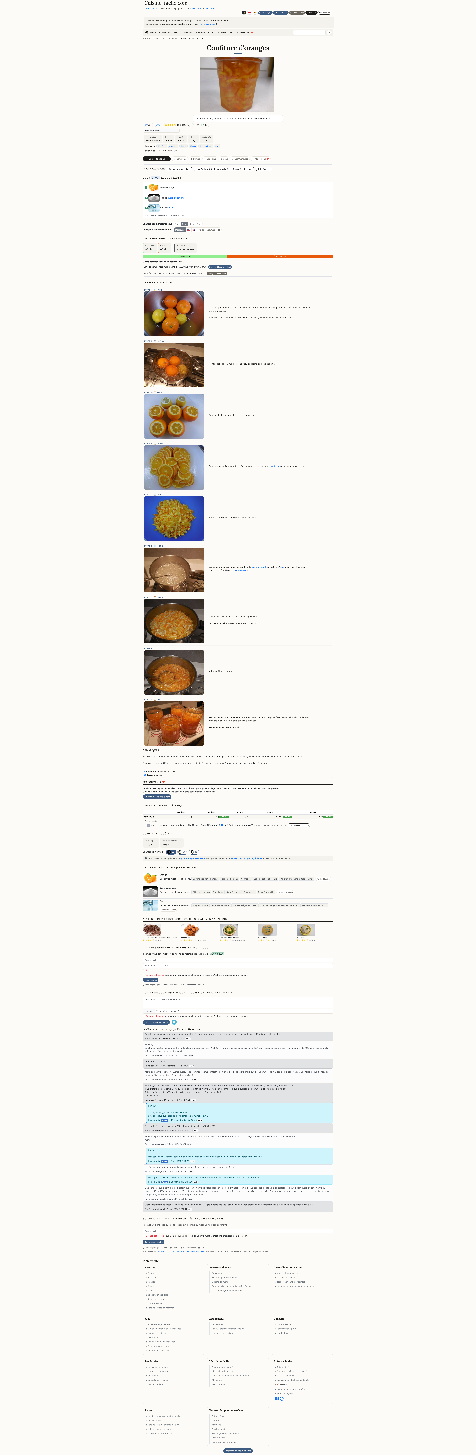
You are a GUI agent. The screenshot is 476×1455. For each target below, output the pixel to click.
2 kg (184, 224)
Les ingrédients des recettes (161, 1341)
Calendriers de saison (158, 1346)
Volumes (211, 230)
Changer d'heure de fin (217, 273)
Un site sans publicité (286, 1375)
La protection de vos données (290, 1389)
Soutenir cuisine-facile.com (157, 796)
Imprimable (220, 169)
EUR (173, 852)
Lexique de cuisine (157, 1333)
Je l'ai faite (202, 169)
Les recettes (159, 38)
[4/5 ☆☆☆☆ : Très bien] (174, 130)
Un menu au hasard (285, 1277)
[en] (194, 229)
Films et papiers (155, 1384)
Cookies (216, 1420)
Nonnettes (245, 879)
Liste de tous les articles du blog (163, 1424)
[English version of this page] (249, 13)
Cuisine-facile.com (166, 3)
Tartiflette (216, 1424)
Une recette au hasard (287, 1273)
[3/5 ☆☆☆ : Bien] (171, 130)
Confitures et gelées (192, 38)
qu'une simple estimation (192, 858)
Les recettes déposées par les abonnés (295, 1286)
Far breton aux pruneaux (224, 1442)
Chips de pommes (201, 892)
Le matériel (217, 1324)
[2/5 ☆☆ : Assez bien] (168, 130)
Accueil (146, 38)
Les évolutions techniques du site (292, 1380)
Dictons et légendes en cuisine (227, 1290)
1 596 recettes (151, 8)
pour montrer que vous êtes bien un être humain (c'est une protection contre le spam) (197, 975)
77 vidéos (210, 8)
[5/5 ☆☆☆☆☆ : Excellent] (177, 130)
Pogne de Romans (229, 879)
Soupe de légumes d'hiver (245, 905)
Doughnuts (218, 892)
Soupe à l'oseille (200, 905)
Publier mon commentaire (156, 1022)
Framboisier (249, 892)
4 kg (192, 224)
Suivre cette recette (153, 1242)
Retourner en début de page (238, 1450)
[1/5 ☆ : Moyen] (165, 130)
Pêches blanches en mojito (314, 905)
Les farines (153, 1375)
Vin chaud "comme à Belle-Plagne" (296, 879)
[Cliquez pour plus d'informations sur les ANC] (221, 825)
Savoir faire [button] (187, 32)
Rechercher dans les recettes (290, 1282)
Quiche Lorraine (219, 1429)
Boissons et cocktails (158, 1295)
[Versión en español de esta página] (255, 13)
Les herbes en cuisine (158, 1371)
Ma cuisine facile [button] (229, 32)
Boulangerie (218, 1273)
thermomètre (240, 570)
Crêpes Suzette (219, 1416)
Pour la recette (151, 821)
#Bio (217, 146)
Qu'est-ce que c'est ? (222, 1367)
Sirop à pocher (233, 892)
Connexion (325, 13)
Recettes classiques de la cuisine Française (233, 1286)
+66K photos (196, 8)
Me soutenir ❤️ (246, 32)
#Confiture (162, 146)
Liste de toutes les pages (160, 1429)
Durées (196, 159)
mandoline (274, 466)
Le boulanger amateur (158, 1380)
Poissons (152, 1277)
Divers (151, 1290)
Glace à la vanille (266, 892)
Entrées (151, 1273)
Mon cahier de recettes (223, 1371)
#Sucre (183, 146)
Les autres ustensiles (222, 1333)
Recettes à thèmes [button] (170, 32)
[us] (189, 229)
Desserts (173, 38)
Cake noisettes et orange (265, 879)
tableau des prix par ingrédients (246, 858)
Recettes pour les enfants (224, 1277)
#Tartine (193, 146)
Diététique (211, 159)
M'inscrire (217, 1380)
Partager (311, 13)
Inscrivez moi (150, 980)
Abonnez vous (298, 13)
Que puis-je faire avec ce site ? (291, 1371)
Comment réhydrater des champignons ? (280, 905)
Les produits (154, 1337)
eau (171, 207)
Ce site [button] (214, 32)
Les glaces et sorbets (158, 1367)
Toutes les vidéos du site (160, 1433)
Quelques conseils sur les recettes (164, 1328)
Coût (225, 159)
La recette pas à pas (158, 159)
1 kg (177, 224)
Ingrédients (181, 159)
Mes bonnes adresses (158, 1350)
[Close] (331, 20)
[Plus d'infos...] (219, 229)
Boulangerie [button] (202, 32)
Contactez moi (281, 13)
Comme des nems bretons (205, 879)
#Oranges (173, 146)
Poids (201, 230)
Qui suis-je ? (266, 13)
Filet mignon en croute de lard (226, 1433)
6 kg (199, 224)
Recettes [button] (154, 32)
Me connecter (218, 1384)
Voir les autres (323, 879)
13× (160, 125)
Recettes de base (156, 1299)
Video (250, 169)
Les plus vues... (155, 1420)
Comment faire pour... (287, 1328)
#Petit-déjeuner (206, 146)
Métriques (179, 230)
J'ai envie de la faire (180, 169)
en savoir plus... (208, 24)
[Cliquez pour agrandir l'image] (238, 84)
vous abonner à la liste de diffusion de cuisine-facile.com (181, 1252)
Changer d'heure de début (220, 267)
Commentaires (241, 159)
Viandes (151, 1282)
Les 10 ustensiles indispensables (228, 1328)
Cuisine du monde (221, 1282)
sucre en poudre (176, 197)
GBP (196, 852)
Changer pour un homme (299, 825)
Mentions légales (284, 1393)
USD (185, 852)
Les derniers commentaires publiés (165, 1416)
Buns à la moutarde (220, 905)
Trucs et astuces (156, 1303)
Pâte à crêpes (218, 1437)
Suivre (236, 169)
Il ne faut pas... (283, 1333)
